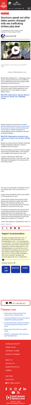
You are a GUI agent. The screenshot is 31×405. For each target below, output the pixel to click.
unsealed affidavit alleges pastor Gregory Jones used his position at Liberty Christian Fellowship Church (15, 127)
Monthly (15, 268)
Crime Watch (5, 13)
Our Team (9, 376)
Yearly (25, 268)
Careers (8, 370)
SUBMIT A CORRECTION (6, 224)
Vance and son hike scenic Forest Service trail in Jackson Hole (15, 314)
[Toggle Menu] (29, 8)
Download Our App (12, 344)
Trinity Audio (17, 72)
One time (6, 269)
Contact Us (10, 363)
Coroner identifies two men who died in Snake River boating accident (17, 319)
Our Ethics (9, 379)
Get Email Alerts (13, 383)
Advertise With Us (12, 367)
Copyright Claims (12, 351)
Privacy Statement (12, 354)
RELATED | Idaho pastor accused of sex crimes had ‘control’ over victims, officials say (15, 138)
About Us (9, 360)
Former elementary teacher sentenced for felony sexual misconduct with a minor (16, 324)
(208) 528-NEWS (18, 8)
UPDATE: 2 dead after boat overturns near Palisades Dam (16, 335)
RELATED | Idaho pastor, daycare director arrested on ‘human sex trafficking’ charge (15, 96)
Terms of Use (10, 347)
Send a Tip (11, 8)
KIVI (15, 78)
